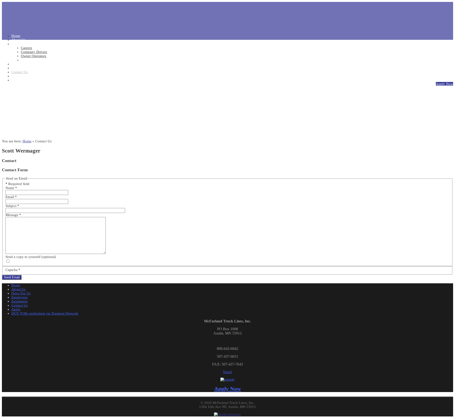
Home (27, 141)
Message (13, 215)
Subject (12, 206)
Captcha (12, 270)
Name (11, 188)
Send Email (12, 277)
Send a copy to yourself (23, 257)
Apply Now (444, 84)
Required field (17, 184)
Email (11, 197)
